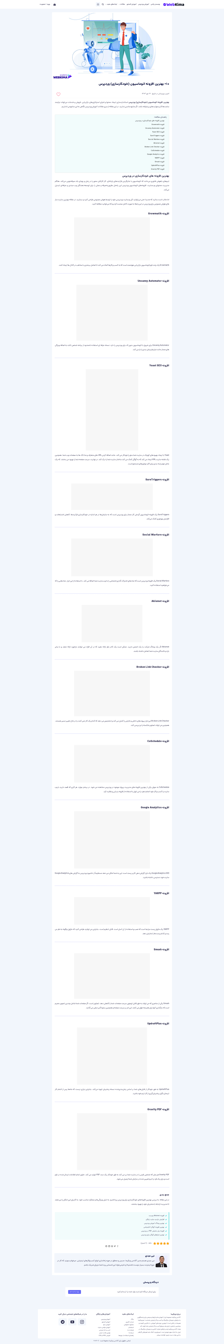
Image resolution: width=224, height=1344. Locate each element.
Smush (166, 1003)
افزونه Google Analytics (155, 154)
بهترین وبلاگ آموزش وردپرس (154, 1223)
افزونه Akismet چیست (156, 1216)
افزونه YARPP (159, 158)
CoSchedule (164, 787)
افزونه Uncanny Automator (154, 128)
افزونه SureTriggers (157, 135)
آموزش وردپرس (143, 4)
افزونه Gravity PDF (157, 169)
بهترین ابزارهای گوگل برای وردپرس (152, 1235)
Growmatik (164, 265)
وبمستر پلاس (155, 4)
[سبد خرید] (54, 4)
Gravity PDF (164, 1174)
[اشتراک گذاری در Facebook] (118, 1246)
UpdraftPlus (164, 1089)
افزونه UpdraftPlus (157, 165)
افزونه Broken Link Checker (154, 147)
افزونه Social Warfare (156, 139)
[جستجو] (103, 4)
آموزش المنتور (131, 4)
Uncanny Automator (160, 345)
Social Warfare (162, 581)
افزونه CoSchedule (157, 150)
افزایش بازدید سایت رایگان (155, 1219)
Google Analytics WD (160, 873)
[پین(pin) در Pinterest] (112, 1246)
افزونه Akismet (159, 143)
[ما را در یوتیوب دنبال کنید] (72, 1322)
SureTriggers (163, 514)
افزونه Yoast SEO (158, 132)
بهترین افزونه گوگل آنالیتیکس (154, 1227)
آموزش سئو (106, 1325)
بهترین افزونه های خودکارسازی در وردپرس (149, 120)
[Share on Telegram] (106, 1246)
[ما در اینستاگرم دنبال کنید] (82, 1322)
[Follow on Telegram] (63, 1322)
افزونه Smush (159, 162)
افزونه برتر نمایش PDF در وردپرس (152, 1231)
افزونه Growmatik (158, 124)
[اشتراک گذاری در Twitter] (115, 1246)
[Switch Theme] (98, 4)
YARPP (166, 929)
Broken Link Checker (160, 721)
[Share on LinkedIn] (109, 1246)
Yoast (167, 455)
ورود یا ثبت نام (74, 1292)
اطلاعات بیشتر (161, 1335)
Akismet (165, 647)
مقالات (122, 4)
